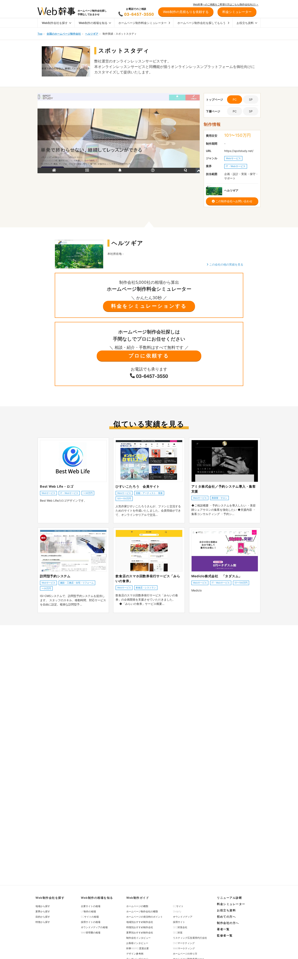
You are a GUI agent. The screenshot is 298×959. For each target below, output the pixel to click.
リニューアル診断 (229, 897)
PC (235, 111)
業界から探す (42, 911)
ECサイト (178, 906)
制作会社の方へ (228, 923)
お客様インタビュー (137, 943)
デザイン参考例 (134, 953)
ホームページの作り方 (185, 953)
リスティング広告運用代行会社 (190, 937)
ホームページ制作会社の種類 (142, 911)
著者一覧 (223, 929)
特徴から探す (42, 922)
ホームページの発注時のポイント (144, 916)
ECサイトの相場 (90, 916)
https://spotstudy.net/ (238, 151)
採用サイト (179, 922)
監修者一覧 (225, 935)
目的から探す (42, 916)
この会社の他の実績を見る (225, 264)
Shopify (177, 911)
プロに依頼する (149, 356)
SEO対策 (177, 932)
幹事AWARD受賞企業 (137, 948)
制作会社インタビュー (138, 937)
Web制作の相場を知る (93, 23)
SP (251, 99)
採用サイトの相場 (90, 922)
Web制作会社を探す (55, 23)
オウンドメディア (182, 916)
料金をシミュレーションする (149, 306)
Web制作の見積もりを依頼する (186, 12)
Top (40, 33)
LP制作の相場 (88, 911)
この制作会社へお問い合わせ (233, 201)
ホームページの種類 (137, 906)
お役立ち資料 (245, 23)
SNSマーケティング (184, 943)
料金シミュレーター (231, 904)
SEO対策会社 (180, 927)
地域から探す (42, 906)
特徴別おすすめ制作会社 (139, 927)
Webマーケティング (184, 948)
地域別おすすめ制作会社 (139, 922)
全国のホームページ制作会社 (64, 33)
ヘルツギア (91, 33)
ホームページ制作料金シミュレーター (142, 23)
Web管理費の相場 (90, 932)
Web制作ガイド (137, 897)
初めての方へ (226, 916)
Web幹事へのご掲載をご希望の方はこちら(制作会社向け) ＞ (225, 4)
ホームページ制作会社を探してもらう (201, 23)
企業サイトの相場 (90, 906)
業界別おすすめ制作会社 (139, 932)
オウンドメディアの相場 (94, 927)
